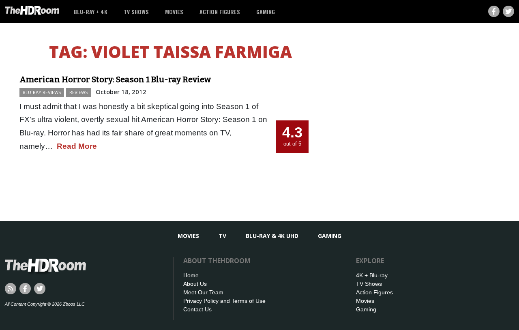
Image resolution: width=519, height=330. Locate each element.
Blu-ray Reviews (42, 92)
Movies (174, 11)
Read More (77, 146)
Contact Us (197, 309)
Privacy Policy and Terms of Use (224, 301)
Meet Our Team (203, 292)
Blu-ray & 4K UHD (272, 236)
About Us (195, 284)
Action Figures (219, 11)
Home (191, 275)
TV (222, 236)
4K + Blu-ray (372, 275)
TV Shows (136, 11)
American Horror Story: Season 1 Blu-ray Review (115, 79)
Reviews (78, 92)
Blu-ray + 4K (90, 11)
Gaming (265, 11)
